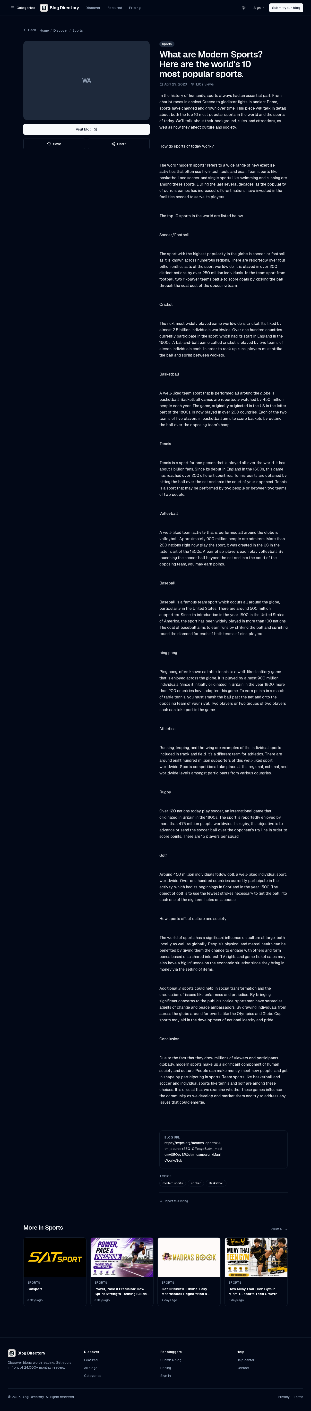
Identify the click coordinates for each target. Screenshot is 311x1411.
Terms (298, 1397)
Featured (114, 8)
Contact (243, 1368)
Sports (77, 30)
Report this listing (176, 1201)
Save (57, 144)
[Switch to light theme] (244, 8)
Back (32, 30)
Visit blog (84, 129)
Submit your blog (286, 8)
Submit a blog (170, 1360)
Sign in (258, 8)
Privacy (284, 1397)
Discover (93, 8)
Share (122, 144)
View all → (279, 1229)
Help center (245, 1360)
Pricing (135, 8)
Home (44, 30)
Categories (92, 1375)
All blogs (90, 1368)
